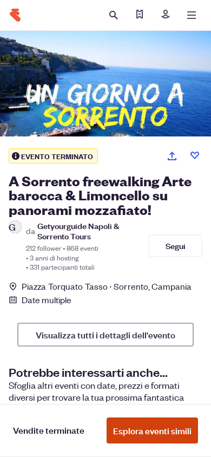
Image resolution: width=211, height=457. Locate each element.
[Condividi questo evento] (172, 156)
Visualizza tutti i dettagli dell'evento (105, 335)
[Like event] (194, 155)
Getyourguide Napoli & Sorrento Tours (78, 230)
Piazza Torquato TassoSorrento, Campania (107, 286)
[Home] (15, 15)
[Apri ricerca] (113, 15)
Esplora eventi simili (152, 430)
